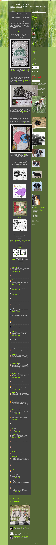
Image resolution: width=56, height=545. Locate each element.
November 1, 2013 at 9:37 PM (16, 377)
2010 (34, 63)
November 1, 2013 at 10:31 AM (16, 294)
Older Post (28, 496)
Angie (26, 240)
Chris (23, 240)
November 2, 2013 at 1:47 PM (16, 431)
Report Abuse (34, 28)
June (33, 53)
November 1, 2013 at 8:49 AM (16, 271)
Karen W (13, 428)
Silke (11, 241)
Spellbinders (20, 263)
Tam (12, 480)
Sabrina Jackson (14, 456)
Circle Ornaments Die (15, 263)
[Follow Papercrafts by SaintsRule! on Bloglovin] (36, 81)
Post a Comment (13, 493)
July (33, 52)
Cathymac (13, 392)
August (34, 51)
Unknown (13, 331)
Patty (12, 348)
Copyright (33, 18)
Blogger (37, 543)
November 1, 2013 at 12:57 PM (16, 311)
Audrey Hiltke (14, 354)
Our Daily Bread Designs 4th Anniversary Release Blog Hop (21, 527)
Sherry (13, 314)
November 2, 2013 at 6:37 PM (16, 443)
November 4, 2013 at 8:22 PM (16, 491)
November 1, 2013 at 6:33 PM (16, 335)
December (34, 46)
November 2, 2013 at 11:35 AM (16, 419)
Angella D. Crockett (14, 267)
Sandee (17, 240)
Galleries (33, 21)
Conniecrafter (14, 302)
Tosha (25, 241)
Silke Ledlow (13, 451)
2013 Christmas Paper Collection (21, 81)
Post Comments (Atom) (16, 498)
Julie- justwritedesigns (15, 409)
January (34, 59)
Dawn (12, 240)
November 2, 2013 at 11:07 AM (16, 413)
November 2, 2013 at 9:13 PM (16, 461)
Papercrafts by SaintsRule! (20, 4)
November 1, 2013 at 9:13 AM (16, 284)
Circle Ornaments (26, 70)
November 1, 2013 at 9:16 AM (16, 289)
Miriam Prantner (14, 434)
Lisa (20, 240)
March (34, 57)
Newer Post (12, 496)
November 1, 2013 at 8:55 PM (16, 370)
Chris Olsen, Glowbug (15, 363)
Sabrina (28, 241)
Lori (16, 241)
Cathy (14, 241)
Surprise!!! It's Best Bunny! (14, 501)
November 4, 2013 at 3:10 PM (16, 484)
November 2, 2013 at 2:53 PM (16, 437)
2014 (34, 44)
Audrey (17, 242)
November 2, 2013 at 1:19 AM (16, 389)
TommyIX (31, 543)
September (34, 50)
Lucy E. (13, 469)
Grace (15, 240)
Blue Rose (13, 325)
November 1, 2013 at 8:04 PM (16, 351)
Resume (33, 20)
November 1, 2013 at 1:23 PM (16, 318)
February (34, 58)
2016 (34, 42)
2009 (34, 64)
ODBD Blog (17, 31)
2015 (34, 43)
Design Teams (34, 19)
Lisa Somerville (14, 474)
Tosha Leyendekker (15, 373)
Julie (28, 240)
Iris (12, 308)
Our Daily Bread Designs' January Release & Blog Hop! (20, 536)
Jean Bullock (14, 385)
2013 (34, 45)
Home (20, 496)
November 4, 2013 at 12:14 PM (16, 477)
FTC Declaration (34, 17)
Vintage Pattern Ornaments (20, 166)
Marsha (13, 320)
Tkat (12, 287)
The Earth (24, 122)
